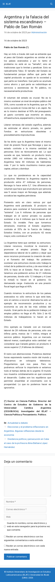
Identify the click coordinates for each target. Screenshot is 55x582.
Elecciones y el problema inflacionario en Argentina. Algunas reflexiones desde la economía (26, 431)
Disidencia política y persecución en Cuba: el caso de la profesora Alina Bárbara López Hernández (26, 443)
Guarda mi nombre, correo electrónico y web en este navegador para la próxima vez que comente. (28, 526)
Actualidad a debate (18, 423)
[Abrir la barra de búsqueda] (51, 4)
